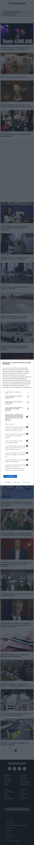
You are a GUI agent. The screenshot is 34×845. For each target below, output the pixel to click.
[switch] (27, 396)
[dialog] (17, 422)
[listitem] (17, 392)
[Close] (30, 362)
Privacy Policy (26, 482)
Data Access (17, 482)
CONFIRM (10, 476)
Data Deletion (7, 482)
